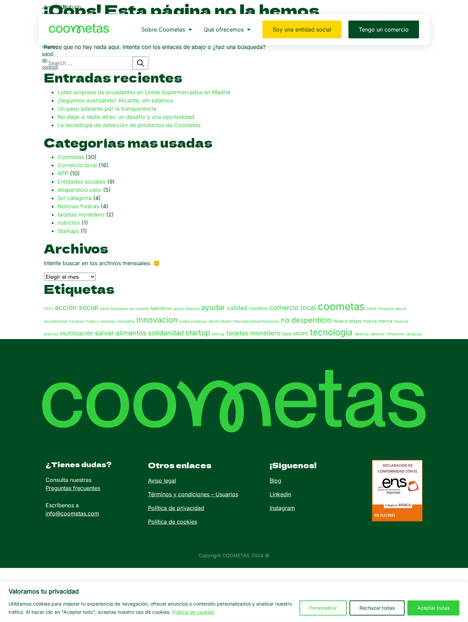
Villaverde (395, 334)
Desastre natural (392, 309)
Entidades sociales (82, 181)
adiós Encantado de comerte (124, 309)
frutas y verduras (100, 321)
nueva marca (377, 321)
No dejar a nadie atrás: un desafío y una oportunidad (126, 116)
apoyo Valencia (186, 309)
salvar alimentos (120, 333)
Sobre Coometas (163, 29)
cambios (258, 308)
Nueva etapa (347, 321)
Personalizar (323, 608)
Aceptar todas (433, 608)
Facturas (76, 321)
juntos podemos (193, 321)
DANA (371, 309)
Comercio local (77, 165)
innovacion (157, 320)
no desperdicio (306, 319)
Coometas (71, 156)
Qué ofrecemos (224, 29)
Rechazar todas (377, 608)
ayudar (213, 307)
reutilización (76, 333)
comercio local (292, 307)
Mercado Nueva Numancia (256, 321)
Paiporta (401, 321)
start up (218, 334)
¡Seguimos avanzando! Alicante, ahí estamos (115, 100)
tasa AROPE (295, 333)
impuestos (126, 321)
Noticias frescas (78, 206)
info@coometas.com (72, 513)
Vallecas (377, 334)
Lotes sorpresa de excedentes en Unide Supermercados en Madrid (144, 92)
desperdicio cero (79, 189)
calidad (237, 307)
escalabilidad (55, 321)
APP (63, 173)
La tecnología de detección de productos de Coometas (129, 125)
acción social (76, 307)
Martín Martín (220, 321)
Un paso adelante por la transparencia (107, 108)
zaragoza (414, 334)
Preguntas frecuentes (73, 488)
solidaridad (166, 332)
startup (197, 332)
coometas (341, 306)
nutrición (69, 222)
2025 (48, 309)
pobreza (51, 334)
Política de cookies (193, 612)
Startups (68, 230)
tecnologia (331, 332)
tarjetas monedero (81, 214)
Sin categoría (74, 198)
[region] (234, 601)
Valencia (361, 334)
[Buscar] (140, 63)
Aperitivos (161, 308)
